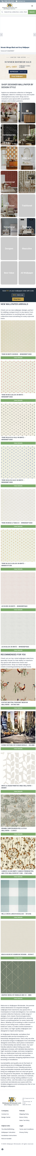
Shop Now (18, 299)
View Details (18, 358)
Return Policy (23, 1117)
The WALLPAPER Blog (7, 1129)
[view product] (18, 336)
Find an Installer (6, 1139)
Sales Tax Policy (24, 1120)
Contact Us (21, 1)
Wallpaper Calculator (8, 1132)
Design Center (5, 1117)
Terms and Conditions (26, 1129)
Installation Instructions (9, 1135)
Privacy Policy (23, 1132)
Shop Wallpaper (18, 76)
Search (32, 12)
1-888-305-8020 (9, 1)
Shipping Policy (24, 1114)
